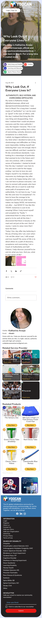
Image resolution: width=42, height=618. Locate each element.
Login (5, 521)
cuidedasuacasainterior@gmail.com (21, 333)
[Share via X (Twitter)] (11, 271)
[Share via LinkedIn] (16, 271)
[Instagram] (24, 513)
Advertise (6, 534)
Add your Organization (11, 531)
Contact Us (7, 527)
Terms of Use (8, 538)
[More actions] (35, 83)
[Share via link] (21, 271)
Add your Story (8, 529)
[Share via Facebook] (6, 271)
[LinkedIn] (21, 513)
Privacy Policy (8, 536)
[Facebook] (17, 513)
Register (6, 523)
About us (6, 525)
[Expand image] (10, 261)
